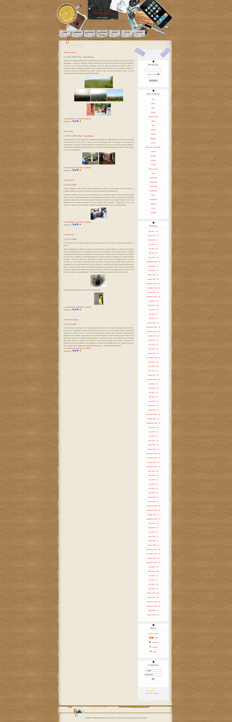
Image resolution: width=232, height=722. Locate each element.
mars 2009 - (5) (153, 493)
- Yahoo (154, 652)
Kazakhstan (89, 56)
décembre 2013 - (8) (153, 327)
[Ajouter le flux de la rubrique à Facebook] (73, 121)
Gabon (153, 104)
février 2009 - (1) (153, 497)
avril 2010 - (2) (153, 436)
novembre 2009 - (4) (153, 458)
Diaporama (89, 32)
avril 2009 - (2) (153, 488)
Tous (153, 99)
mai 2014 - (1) (153, 314)
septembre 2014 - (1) (153, 297)
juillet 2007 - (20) (153, 571)
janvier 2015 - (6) (153, 279)
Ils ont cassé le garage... (72, 320)
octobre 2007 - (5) (153, 558)
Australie (153, 212)
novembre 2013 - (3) (153, 331)
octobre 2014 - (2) (153, 292)
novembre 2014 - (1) (153, 288)
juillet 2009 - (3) (153, 475)
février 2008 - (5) (153, 541)
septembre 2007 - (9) (153, 562)
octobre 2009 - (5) (153, 462)
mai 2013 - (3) (153, 344)
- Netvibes (154, 642)
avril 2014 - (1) (153, 318)
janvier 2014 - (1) (153, 323)
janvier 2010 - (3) (153, 449)
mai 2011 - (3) (153, 392)
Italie (153, 125)
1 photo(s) (79, 222)
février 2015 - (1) (153, 275)
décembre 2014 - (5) (153, 283)
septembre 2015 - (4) (153, 262)
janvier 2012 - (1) (153, 375)
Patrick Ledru (103, 12)
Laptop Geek (127, 718)
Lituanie (153, 130)
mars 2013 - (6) (153, 349)
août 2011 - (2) (153, 384)
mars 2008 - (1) (153, 536)
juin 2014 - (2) (153, 310)
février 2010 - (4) (153, 445)
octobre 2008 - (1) (153, 515)
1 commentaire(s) (69, 307)
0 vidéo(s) (87, 119)
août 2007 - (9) (153, 567)
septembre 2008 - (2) (153, 519)
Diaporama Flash (102, 34)
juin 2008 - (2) (153, 532)
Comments (77, 32)
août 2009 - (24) (153, 471)
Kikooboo (144, 718)
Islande (153, 134)
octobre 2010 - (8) (153, 419)
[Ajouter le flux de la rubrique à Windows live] (80, 121)
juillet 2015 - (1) (153, 266)
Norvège (153, 156)
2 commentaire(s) (69, 168)
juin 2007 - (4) (153, 576)
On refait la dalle (69, 235)
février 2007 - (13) (153, 593)
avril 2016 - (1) (153, 253)
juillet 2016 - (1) (153, 240)
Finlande (153, 160)
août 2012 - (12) (153, 362)
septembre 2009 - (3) (153, 467)
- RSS (155, 638)
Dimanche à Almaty (70, 52)
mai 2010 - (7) (153, 432)
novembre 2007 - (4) (153, 554)
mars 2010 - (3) (153, 440)
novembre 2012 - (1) (153, 358)
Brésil (153, 108)
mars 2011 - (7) (153, 401)
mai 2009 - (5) (153, 484)
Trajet (127, 32)
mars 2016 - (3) (153, 257)
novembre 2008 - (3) (153, 510)
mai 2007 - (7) (153, 580)
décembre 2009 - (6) (153, 453)
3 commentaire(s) (69, 119)
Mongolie (153, 138)
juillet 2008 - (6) (153, 528)
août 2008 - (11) (153, 523)
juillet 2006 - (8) (153, 610)
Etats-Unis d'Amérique (153, 147)
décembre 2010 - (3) (153, 414)
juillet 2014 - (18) (153, 305)
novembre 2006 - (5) (153, 606)
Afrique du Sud (153, 117)
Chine (153, 208)
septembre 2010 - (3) (153, 423)
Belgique (153, 204)
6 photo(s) (79, 119)
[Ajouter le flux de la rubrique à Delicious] (76, 121)
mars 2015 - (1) (153, 270)
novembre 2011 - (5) (153, 379)
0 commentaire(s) (69, 222)
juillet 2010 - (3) (153, 427)
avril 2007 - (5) (153, 584)
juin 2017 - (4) (153, 231)
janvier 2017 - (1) (153, 236)
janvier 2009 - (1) (153, 501)
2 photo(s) (79, 168)
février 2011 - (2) (153, 406)
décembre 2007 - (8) (153, 549)
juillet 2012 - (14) (153, 366)
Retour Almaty (68, 131)
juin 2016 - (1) (153, 244)
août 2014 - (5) (153, 301)
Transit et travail (69, 180)
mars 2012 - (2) (153, 371)
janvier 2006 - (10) (153, 615)
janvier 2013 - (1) (153, 353)
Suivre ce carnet (153, 633)
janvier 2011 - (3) (153, 410)
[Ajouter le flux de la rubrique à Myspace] (78, 121)
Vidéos (114, 32)
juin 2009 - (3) (153, 480)
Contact (139, 32)
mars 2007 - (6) (153, 589)
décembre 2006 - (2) (153, 602)
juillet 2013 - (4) (153, 340)
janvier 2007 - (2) (153, 597)
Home (65, 32)
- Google (154, 647)
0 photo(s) (79, 348)
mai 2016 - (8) (153, 249)
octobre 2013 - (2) (153, 336)
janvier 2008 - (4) (153, 545)
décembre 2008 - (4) (153, 506)
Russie (153, 112)
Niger (153, 173)
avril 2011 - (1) (153, 397)
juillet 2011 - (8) (153, 388)
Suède (153, 151)
